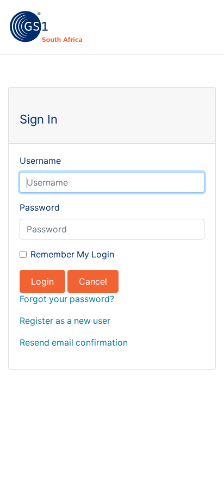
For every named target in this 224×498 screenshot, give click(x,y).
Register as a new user (65, 321)
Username (40, 161)
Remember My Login (72, 254)
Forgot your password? (67, 299)
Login (42, 281)
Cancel (93, 281)
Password (40, 207)
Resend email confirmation (74, 342)
